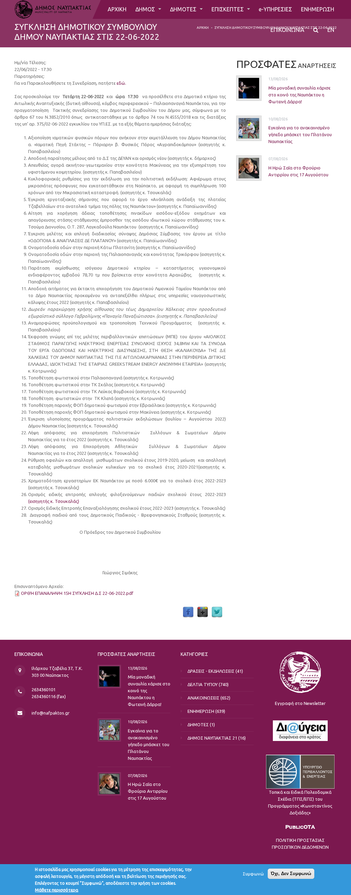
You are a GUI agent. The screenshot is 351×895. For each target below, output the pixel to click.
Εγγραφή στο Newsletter (300, 703)
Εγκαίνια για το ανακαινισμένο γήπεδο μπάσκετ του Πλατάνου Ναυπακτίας (300, 134)
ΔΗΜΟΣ (145, 9)
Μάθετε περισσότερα (56, 889)
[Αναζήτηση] (316, 30)
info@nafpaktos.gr (51, 712)
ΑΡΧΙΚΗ (117, 9)
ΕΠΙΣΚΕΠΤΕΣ (228, 9)
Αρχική (203, 28)
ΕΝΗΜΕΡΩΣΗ (317, 9)
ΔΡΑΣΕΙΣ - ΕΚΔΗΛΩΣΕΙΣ (210, 671)
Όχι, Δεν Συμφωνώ (291, 873)
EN (330, 30)
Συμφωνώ (253, 873)
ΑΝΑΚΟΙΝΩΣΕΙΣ (203, 697)
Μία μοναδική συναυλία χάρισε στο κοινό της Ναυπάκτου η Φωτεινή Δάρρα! (299, 94)
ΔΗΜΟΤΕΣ (184, 9)
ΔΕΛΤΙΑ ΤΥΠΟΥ (202, 684)
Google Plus (202, 612)
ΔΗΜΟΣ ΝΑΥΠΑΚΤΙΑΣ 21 (212, 737)
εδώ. (121, 83)
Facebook (188, 612)
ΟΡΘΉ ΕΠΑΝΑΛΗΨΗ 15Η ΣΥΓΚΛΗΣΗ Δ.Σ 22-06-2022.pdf (77, 593)
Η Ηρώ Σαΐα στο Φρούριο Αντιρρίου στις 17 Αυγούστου (148, 791)
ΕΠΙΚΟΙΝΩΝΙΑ (287, 30)
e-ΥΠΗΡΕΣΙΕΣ (275, 9)
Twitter (216, 612)
